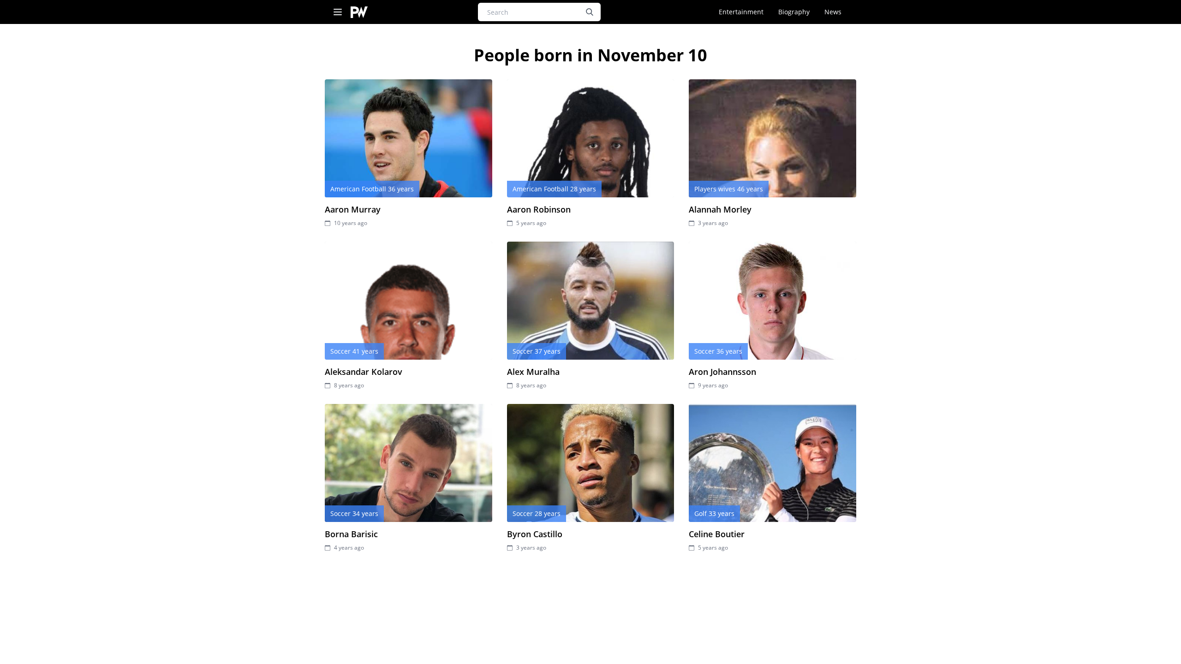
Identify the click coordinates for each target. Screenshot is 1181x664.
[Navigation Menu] (337, 12)
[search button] (589, 12)
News (832, 11)
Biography (794, 11)
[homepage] (359, 12)
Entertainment (741, 11)
